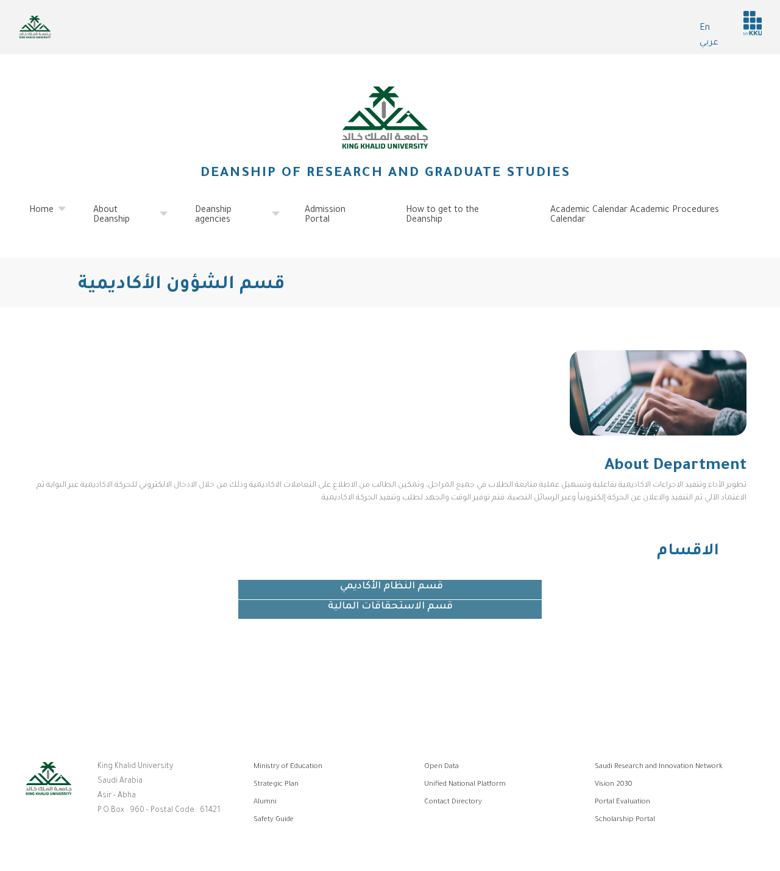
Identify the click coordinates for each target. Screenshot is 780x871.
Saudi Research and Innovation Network (659, 767)
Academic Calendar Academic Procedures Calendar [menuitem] (634, 215)
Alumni (265, 802)
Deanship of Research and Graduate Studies (385, 174)
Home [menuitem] (34, 215)
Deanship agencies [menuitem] (206, 220)
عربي (709, 43)
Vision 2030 (614, 785)
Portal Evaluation (622, 802)
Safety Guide (274, 820)
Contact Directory (453, 802)
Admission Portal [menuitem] (325, 215)
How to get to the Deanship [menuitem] (442, 215)
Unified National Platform (465, 785)
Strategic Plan (276, 785)
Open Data (441, 767)
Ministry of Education (288, 767)
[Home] (385, 117)
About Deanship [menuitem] (104, 220)
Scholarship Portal (625, 820)
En (705, 29)
